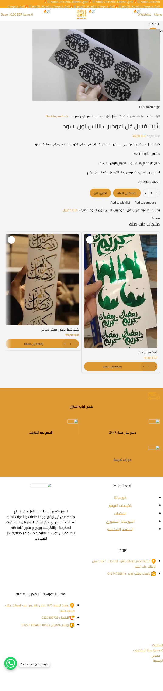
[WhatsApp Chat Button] (10, 663)
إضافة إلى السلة (126, 193)
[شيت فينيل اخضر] (120, 291)
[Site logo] (81, 14)
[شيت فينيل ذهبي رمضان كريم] (42, 279)
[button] (120, 366)
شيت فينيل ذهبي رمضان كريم (60, 329)
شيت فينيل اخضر (147, 352)
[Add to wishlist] (90, 240)
